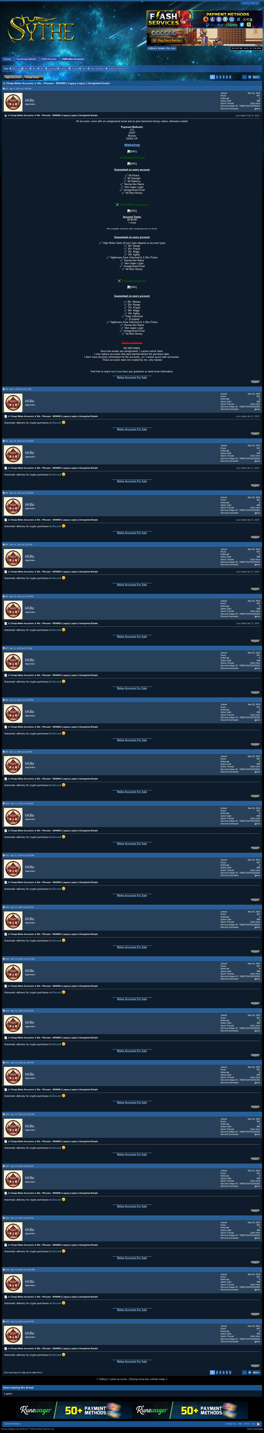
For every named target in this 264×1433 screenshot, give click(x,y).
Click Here (255, 103)
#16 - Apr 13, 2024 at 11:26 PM (20, 1114)
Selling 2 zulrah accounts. (113, 1379)
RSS (258, 1424)
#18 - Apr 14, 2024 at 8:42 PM (19, 1218)
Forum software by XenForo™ (28, 1429)
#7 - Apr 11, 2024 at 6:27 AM (19, 648)
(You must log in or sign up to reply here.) (23, 1372)
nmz (84, 68)
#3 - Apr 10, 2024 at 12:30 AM (19, 441)
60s (26, 68)
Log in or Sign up (250, 3)
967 (258, 95)
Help (240, 1424)
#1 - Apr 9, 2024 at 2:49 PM (18, 88)
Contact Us (230, 1424)
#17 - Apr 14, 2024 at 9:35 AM (19, 1166)
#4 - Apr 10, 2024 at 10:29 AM (19, 493)
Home (247, 1424)
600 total (16, 68)
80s (34, 68)
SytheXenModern (12, 1424)
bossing (52, 68)
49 (250, 77)
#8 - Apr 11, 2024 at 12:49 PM (19, 700)
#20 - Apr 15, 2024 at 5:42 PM (19, 1321)
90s (42, 68)
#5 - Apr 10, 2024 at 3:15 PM (19, 544)
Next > (256, 77)
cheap (74, 68)
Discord (57, 422)
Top (253, 1424)
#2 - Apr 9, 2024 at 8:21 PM (18, 389)
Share (255, 382)
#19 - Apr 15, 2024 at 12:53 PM (20, 1270)
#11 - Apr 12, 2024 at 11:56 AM (20, 855)
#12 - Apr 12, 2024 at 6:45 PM (19, 907)
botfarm (63, 68)
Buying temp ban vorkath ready (147, 1379)
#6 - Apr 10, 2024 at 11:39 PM (19, 596)
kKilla (29, 100)
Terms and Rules (255, 1429)
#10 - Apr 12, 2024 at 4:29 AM (19, 803)
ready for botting (116, 68)
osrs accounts (97, 68)
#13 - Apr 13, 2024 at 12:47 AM (20, 959)
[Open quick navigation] (260, 59)
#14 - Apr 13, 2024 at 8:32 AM (19, 1011)
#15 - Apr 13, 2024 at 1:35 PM (19, 1062)
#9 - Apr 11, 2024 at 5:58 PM (19, 752)
